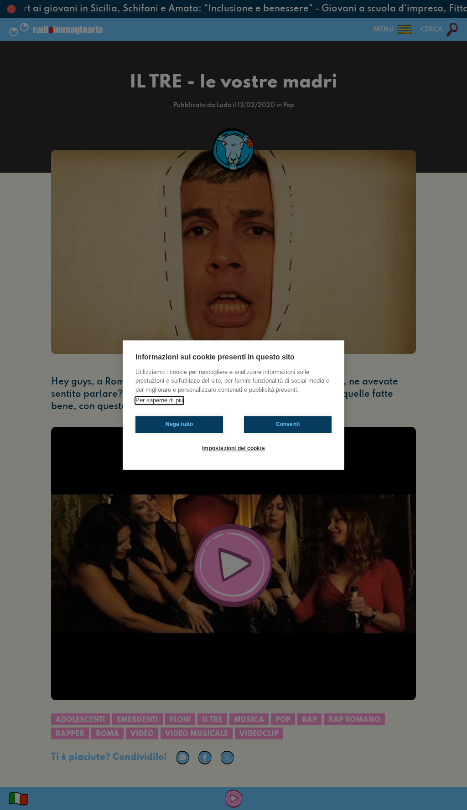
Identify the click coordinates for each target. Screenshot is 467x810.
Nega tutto (179, 424)
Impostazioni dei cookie (233, 448)
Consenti (288, 424)
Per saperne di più (159, 400)
